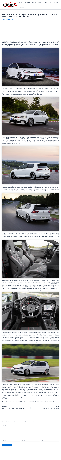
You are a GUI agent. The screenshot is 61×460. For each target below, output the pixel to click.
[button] (26, 7)
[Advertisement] (30, 30)
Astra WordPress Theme (51, 457)
